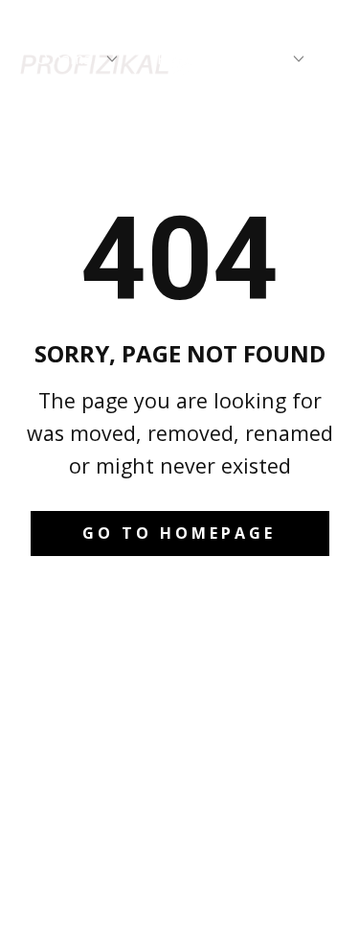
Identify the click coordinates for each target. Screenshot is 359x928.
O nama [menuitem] (64, 58)
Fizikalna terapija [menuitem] (218, 58)
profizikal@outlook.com (188, 724)
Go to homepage (179, 533)
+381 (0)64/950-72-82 (188, 676)
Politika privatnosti (180, 875)
